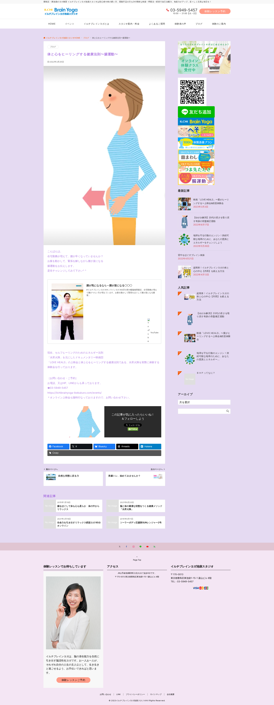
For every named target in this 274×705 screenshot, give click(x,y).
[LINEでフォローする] (140, 547)
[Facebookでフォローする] (126, 547)
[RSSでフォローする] (154, 547)
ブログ (53, 47)
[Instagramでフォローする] (133, 547)
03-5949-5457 (183, 10)
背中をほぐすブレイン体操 (191, 255)
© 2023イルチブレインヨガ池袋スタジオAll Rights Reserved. (137, 700)
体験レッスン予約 (214, 11)
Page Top (137, 560)
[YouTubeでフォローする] (147, 547)
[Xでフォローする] (120, 547)
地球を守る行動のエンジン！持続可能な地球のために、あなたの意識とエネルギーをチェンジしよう (211, 239)
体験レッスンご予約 (73, 680)
